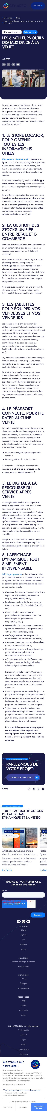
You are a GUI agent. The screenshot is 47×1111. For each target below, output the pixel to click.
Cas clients (23, 1010)
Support (23, 1034)
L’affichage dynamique (12, 574)
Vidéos (23, 1015)
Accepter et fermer (39, 1107)
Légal (24, 1039)
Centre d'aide (23, 1030)
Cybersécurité (23, 1049)
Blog (18, 18)
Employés (23, 934)
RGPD (23, 1044)
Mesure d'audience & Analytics (15, 1095)
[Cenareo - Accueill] (14, 6)
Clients (23, 930)
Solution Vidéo (23, 966)
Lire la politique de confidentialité (14, 1084)
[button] (38, 5)
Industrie (23, 944)
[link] (19, 921)
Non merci (8, 1107)
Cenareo (8, 18)
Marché (23, 949)
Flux (23, 939)
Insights (23, 1005)
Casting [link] (24, 978)
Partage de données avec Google (16, 1093)
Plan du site (23, 1054)
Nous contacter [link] (23, 988)
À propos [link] (23, 983)
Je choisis (23, 1107)
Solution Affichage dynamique (23, 961)
